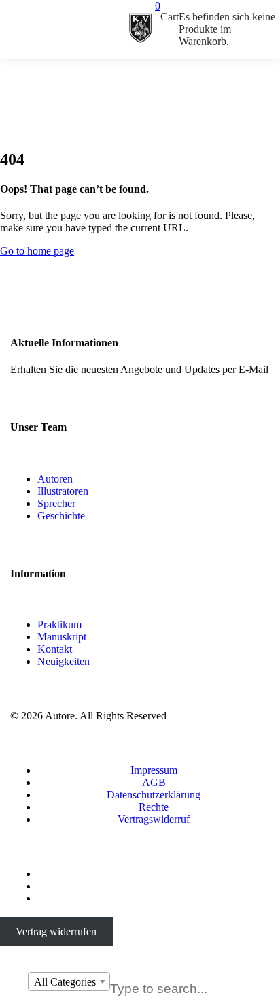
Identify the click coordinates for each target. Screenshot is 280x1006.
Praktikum (59, 624)
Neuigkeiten (63, 661)
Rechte (154, 807)
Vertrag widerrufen (56, 931)
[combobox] (69, 981)
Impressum (153, 770)
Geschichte (61, 515)
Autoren (55, 479)
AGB (154, 782)
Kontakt (54, 649)
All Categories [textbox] (65, 982)
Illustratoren (62, 491)
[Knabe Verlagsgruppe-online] (140, 29)
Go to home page (37, 251)
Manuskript (61, 637)
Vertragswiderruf (154, 819)
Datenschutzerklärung (153, 794)
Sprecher (56, 503)
